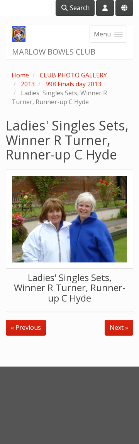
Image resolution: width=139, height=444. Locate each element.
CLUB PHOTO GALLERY (73, 75)
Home (20, 75)
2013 (28, 84)
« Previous (26, 327)
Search (79, 7)
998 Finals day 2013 (73, 84)
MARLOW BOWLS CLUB (53, 51)
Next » (119, 327)
